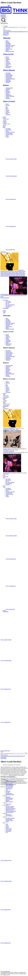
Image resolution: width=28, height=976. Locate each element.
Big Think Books (9, 786)
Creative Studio (9, 133)
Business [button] (6, 363)
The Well (8, 792)
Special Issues (8, 129)
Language (8, 47)
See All (4, 120)
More (4, 127)
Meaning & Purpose (10, 51)
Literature (8, 105)
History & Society (9, 101)
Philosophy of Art (9, 46)
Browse (4, 125)
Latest (4, 116)
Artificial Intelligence (10, 96)
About (7, 135)
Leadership (8, 89)
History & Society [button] (9, 379)
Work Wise (8, 791)
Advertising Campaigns (8, 452)
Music (7, 107)
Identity (7, 50)
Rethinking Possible (10, 794)
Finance (7, 90)
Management (8, 94)
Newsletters (8, 128)
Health (7, 60)
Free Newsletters (9, 815)
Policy (7, 113)
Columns (5, 121)
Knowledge (8, 44)
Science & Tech (8, 54)
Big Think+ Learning (10, 132)
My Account (8, 302)
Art (6, 106)
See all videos (6, 396)
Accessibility (8, 831)
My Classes (8, 301)
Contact (7, 827)
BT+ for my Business (10, 304)
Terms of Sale (8, 829)
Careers (7, 136)
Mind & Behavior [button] (9, 348)
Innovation (8, 92)
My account (5, 300)
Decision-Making (9, 75)
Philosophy (12, 31)
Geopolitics (8, 114)
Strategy (7, 93)
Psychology (8, 72)
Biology (7, 58)
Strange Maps (8, 788)
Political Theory (9, 49)
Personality (8, 80)
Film (7, 108)
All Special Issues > (10, 812)
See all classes (6, 405)
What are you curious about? (9, 27)
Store (4, 126)
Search (5, 26)
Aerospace (8, 59)
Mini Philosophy (9, 784)
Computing (8, 62)
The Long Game (9, 787)
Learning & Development (8, 428)
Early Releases (9, 305)
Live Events (5, 473)
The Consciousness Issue (11, 811)
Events (7, 130)
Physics (7, 56)
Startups (7, 97)
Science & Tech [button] (8, 331)
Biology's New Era (10, 809)
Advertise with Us (9, 134)
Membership (3, 15)
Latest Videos (6, 32)
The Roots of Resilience (11, 808)
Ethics (7, 40)
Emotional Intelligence (19, 31)
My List (7, 303)
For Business (3, 14)
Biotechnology (9, 66)
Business (6, 85)
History (7, 104)
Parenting (8, 82)
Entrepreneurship (9, 87)
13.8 (7, 789)
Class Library (8, 804)
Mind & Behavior (9, 70)
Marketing (8, 91)
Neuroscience (8, 74)
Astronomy (8, 67)
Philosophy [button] (6, 315)
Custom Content (6, 448)
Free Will (25, 31)
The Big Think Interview (11, 781)
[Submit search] (4, 29)
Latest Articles (6, 33)
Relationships (8, 81)
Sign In (2, 297)
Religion (7, 41)
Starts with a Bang (9, 785)
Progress (7, 109)
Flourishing (8, 43)
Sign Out (7, 307)
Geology (7, 61)
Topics (5, 35)
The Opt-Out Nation (10, 806)
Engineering (8, 63)
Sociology (8, 112)
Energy (7, 65)
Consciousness (9, 77)
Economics (8, 98)
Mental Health (9, 76)
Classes (4, 122)
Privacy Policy (9, 828)
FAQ (7, 832)
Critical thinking (6, 31)
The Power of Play (9, 807)
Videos (4, 118)
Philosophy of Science (10, 45)
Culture (7, 111)
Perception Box (9, 793)
